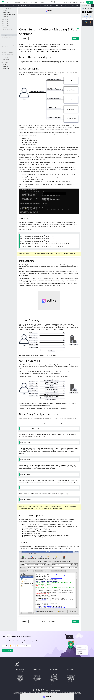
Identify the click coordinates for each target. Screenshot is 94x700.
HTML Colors (37, 680)
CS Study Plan (5, 68)
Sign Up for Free (7, 650)
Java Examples (54, 681)
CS (8, 35)
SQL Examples (54, 676)
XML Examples (54, 682)
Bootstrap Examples (54, 679)
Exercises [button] (25, 2)
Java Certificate (71, 680)
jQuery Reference (37, 684)
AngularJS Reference (37, 682)
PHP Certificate (71, 678)
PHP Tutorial (20, 680)
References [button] (17, 2)
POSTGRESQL (15, 5)
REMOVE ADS (49, 313)
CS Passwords (5, 43)
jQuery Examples (54, 684)
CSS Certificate (71, 672)
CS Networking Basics (7, 21)
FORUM (47, 690)
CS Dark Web (5, 16)
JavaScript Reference (37, 674)
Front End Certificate (71, 675)
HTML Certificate (71, 671)
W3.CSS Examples (54, 678)
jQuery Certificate (71, 679)
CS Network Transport (7, 25)
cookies (79, 693)
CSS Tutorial (20, 672)
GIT (9, 5)
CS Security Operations (7, 52)
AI (34, 5)
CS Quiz (4, 64)
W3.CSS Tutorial (20, 678)
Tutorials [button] (9, 2)
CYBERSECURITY (85, 5)
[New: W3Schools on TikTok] (87, 14)
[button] (51, 2)
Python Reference (37, 676)
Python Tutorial (20, 677)
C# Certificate (70, 682)
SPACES (31, 664)
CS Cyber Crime (6, 12)
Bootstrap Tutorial (20, 679)
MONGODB (24, 5)
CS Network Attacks (7, 37)
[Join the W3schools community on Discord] (88, 12)
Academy (82, 2)
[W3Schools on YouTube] (83, 12)
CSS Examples (54, 672)
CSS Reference (37, 672)
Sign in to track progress (49, 621)
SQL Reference (37, 675)
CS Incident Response (7, 54)
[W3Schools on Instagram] (92, 12)
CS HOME (4, 10)
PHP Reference (37, 679)
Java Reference (37, 681)
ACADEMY (58, 690)
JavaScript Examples (54, 674)
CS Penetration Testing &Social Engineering (8, 45)
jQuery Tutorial (20, 684)
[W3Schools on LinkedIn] (85, 12)
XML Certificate (71, 684)
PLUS (23, 664)
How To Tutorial (20, 675)
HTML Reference (37, 671)
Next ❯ (75, 38)
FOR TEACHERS (52, 664)
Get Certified (67, 2)
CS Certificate (5, 59)
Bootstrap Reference (37, 678)
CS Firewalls (5, 27)
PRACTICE (62, 664)
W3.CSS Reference (36, 677)
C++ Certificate (71, 681)
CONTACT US (72, 664)
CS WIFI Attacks (6, 41)
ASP (30, 5)
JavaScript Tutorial (20, 674)
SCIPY (72, 5)
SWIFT (51, 5)
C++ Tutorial (20, 682)
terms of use (74, 693)
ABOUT (52, 690)
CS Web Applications (7, 29)
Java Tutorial (20, 681)
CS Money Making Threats (8, 14)
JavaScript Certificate (71, 674)
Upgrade (75, 2)
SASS (57, 5)
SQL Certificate (71, 676)
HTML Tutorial (20, 671)
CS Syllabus (5, 66)
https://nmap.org (40, 174)
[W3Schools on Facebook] (90, 12)
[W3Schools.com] (17, 665)
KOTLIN (46, 5)
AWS (77, 5)
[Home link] (3, 2)
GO (40, 5)
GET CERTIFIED (40, 664)
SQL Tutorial (20, 676)
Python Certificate (70, 677)
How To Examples (54, 675)
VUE (62, 5)
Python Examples (54, 677)
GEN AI (67, 5)
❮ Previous (24, 38)
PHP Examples (54, 680)
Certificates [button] (34, 2)
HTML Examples (54, 671)
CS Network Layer (6, 23)
